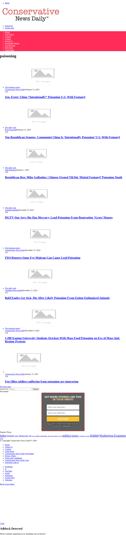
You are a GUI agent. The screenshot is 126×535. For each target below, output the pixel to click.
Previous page (5, 387)
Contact (8, 39)
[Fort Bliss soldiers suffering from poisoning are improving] (29, 372)
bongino (11, 435)
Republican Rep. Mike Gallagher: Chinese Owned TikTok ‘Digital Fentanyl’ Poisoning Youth (63, 177)
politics (66, 435)
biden (3, 435)
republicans (82, 436)
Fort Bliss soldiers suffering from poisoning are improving (41, 381)
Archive (8, 37)
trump (94, 435)
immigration (43, 436)
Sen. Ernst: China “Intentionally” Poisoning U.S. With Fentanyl (45, 97)
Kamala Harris (54, 436)
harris (33, 436)
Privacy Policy (10, 456)
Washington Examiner (112, 435)
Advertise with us (12, 462)
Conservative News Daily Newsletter (19, 454)
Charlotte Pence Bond (13, 290)
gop (30, 436)
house (38, 436)
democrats (23, 436)
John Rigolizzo (11, 170)
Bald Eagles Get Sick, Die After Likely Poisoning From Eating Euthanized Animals (57, 297)
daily (16, 436)
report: (75, 435)
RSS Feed (9, 48)
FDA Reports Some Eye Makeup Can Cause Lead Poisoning (42, 257)
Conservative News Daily (15, 90)
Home (7, 32)
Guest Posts (9, 50)
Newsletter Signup (12, 43)
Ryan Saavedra (11, 130)
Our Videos (9, 34)
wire (1, 438)
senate (88, 436)
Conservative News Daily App (17, 460)
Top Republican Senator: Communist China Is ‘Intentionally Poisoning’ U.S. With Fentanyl (62, 137)
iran (49, 436)
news (60, 436)
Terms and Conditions (13, 458)
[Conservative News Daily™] (31, 22)
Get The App (10, 46)
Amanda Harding (11, 210)
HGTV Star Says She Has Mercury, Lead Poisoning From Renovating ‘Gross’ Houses (59, 217)
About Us (9, 41)
